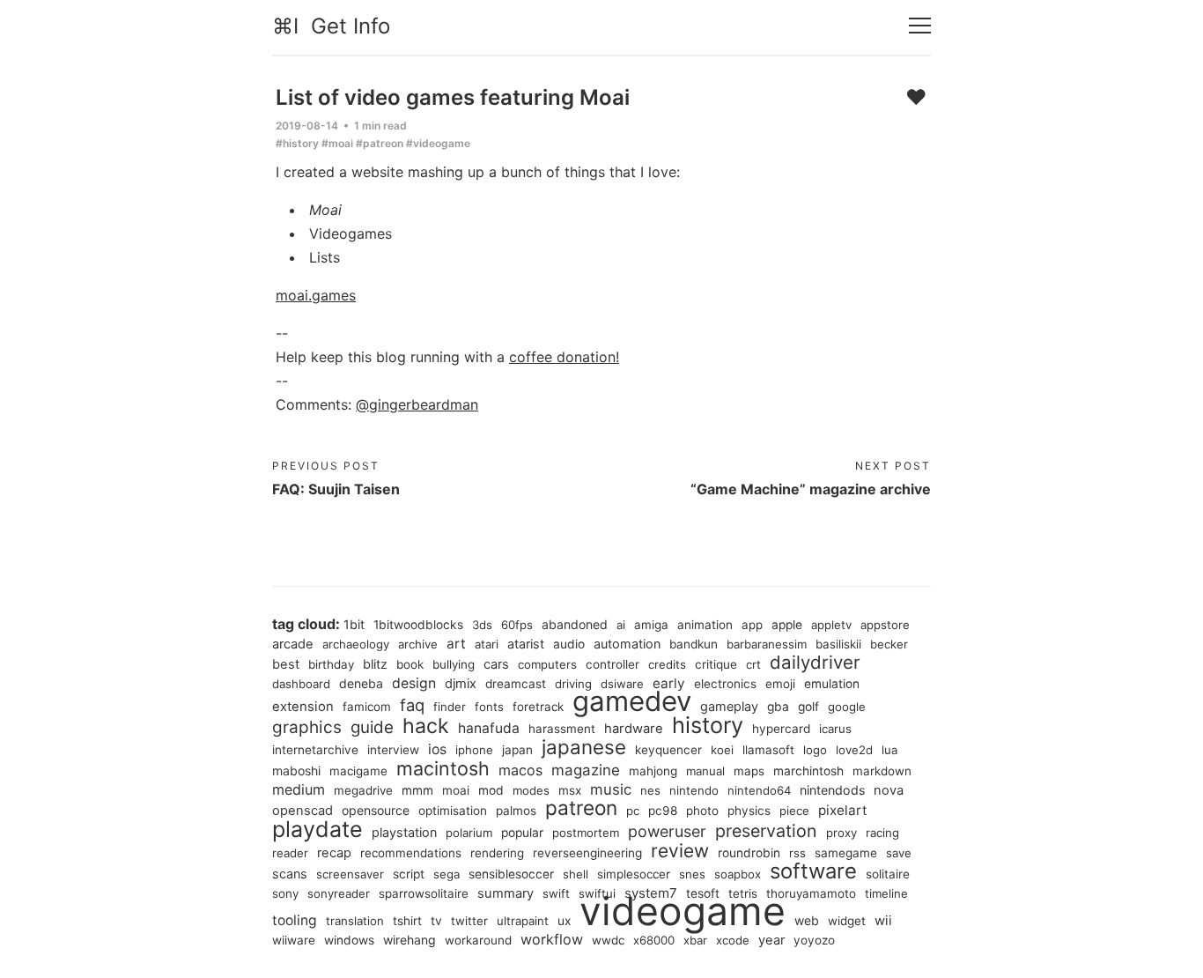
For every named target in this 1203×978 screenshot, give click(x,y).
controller (612, 664)
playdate (317, 829)
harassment (561, 729)
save (898, 853)
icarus (835, 729)
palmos (516, 811)
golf (808, 707)
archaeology (355, 644)
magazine (585, 770)
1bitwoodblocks (418, 625)
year (771, 940)
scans (289, 873)
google (847, 707)
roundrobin (749, 853)
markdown (881, 771)
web (806, 920)
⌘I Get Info (331, 26)
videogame (682, 911)
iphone (474, 750)
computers (547, 664)
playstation (404, 832)
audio (569, 644)
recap (334, 853)
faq (412, 705)
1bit (354, 624)
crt (753, 664)
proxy (841, 833)
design (414, 683)
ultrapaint (523, 921)
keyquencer (668, 750)
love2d (854, 750)
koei (722, 750)
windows (349, 940)
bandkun (693, 644)
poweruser (667, 831)
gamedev (631, 701)
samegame (846, 853)
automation (627, 643)
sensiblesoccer (511, 874)
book (410, 664)
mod (491, 790)
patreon (581, 807)
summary (505, 893)
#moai (337, 143)
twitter (469, 921)
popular (522, 833)
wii (883, 921)
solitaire (888, 874)
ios (437, 749)
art (456, 643)
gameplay (729, 706)
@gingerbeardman (417, 404)
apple (786, 625)
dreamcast (515, 684)
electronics (725, 684)
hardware (633, 729)
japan (517, 750)
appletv (831, 625)
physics (749, 811)
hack (425, 726)
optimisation (452, 811)
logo (815, 750)
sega (446, 874)
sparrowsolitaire (424, 893)
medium (298, 789)
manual (705, 771)
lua (889, 750)
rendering (497, 853)
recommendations (410, 853)
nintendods (832, 789)
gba (778, 707)
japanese (584, 747)
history (707, 725)
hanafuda (489, 728)
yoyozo (814, 940)
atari (486, 644)
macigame (358, 771)
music (610, 789)
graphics (307, 727)
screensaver (350, 874)
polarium (469, 833)
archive (418, 644)
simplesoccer (633, 874)
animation (705, 625)
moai (455, 790)
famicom (367, 707)
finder (449, 707)
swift (556, 893)
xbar (695, 940)
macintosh (443, 768)
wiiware (293, 940)
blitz (375, 663)
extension (303, 707)
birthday (331, 664)
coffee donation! (564, 357)
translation (355, 921)
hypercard (781, 729)
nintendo (694, 790)
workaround (478, 940)
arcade (293, 644)
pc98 (662, 811)
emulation (832, 684)
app (752, 625)
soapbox (737, 874)
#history (297, 143)
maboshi (296, 770)
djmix (460, 684)
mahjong (653, 771)
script (408, 874)
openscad (302, 811)
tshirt (407, 921)
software (813, 871)
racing (882, 833)
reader (290, 853)
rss (797, 853)
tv (436, 921)
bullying (453, 664)
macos (520, 770)
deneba (361, 683)
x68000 (654, 940)
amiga (651, 625)
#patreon (379, 143)
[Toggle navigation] (920, 26)
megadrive (363, 790)
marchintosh (808, 771)
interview (393, 750)
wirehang (409, 939)
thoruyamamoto (811, 893)
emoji (780, 684)
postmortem (585, 833)
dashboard (301, 684)
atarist (525, 643)
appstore (885, 625)
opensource (376, 810)
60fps (517, 625)
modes (531, 790)
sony (285, 893)
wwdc (608, 940)
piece (794, 811)
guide (372, 727)
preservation (766, 830)
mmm (417, 790)
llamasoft (768, 750)
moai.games (316, 295)
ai (620, 625)
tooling (294, 920)
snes (692, 874)
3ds (482, 625)
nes (650, 790)
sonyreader (338, 893)
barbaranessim (767, 644)
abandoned (575, 624)
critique (716, 664)
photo (702, 811)
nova (889, 790)
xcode (732, 940)
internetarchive (315, 750)
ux (564, 921)
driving (573, 684)
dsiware (622, 684)
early (669, 683)
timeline (886, 893)
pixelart (842, 810)
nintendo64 (759, 790)
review (680, 851)
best (285, 664)
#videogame (438, 143)
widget (847, 921)
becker (889, 644)
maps (749, 771)
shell (575, 874)
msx (569, 790)
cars (496, 664)
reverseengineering (587, 853)
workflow (551, 939)
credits (667, 664)
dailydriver (815, 662)
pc (632, 811)
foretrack (538, 707)
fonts (489, 707)
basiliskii (838, 644)
